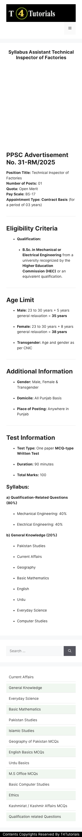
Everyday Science (24, 698)
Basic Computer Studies (29, 784)
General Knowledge (25, 688)
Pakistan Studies (23, 720)
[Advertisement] (41, 109)
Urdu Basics (19, 763)
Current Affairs (21, 677)
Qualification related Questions (35, 816)
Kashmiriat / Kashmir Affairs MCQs (38, 806)
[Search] (70, 651)
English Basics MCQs (26, 752)
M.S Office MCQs (23, 774)
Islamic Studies (21, 731)
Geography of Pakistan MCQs (34, 741)
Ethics (14, 795)
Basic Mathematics (25, 709)
